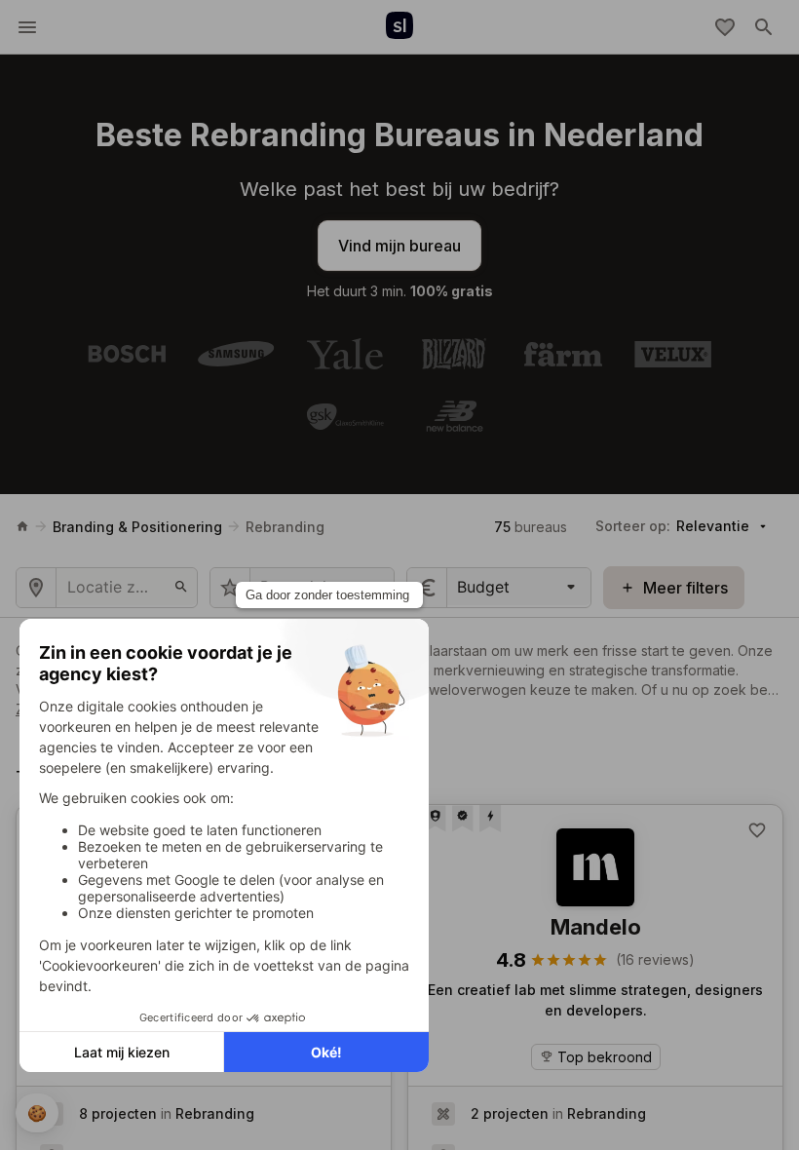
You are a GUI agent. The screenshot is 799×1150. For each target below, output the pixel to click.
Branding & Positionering (137, 526)
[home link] (22, 526)
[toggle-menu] (27, 27)
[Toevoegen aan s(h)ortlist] (757, 830)
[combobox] (459, 586)
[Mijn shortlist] (725, 27)
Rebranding (285, 526)
